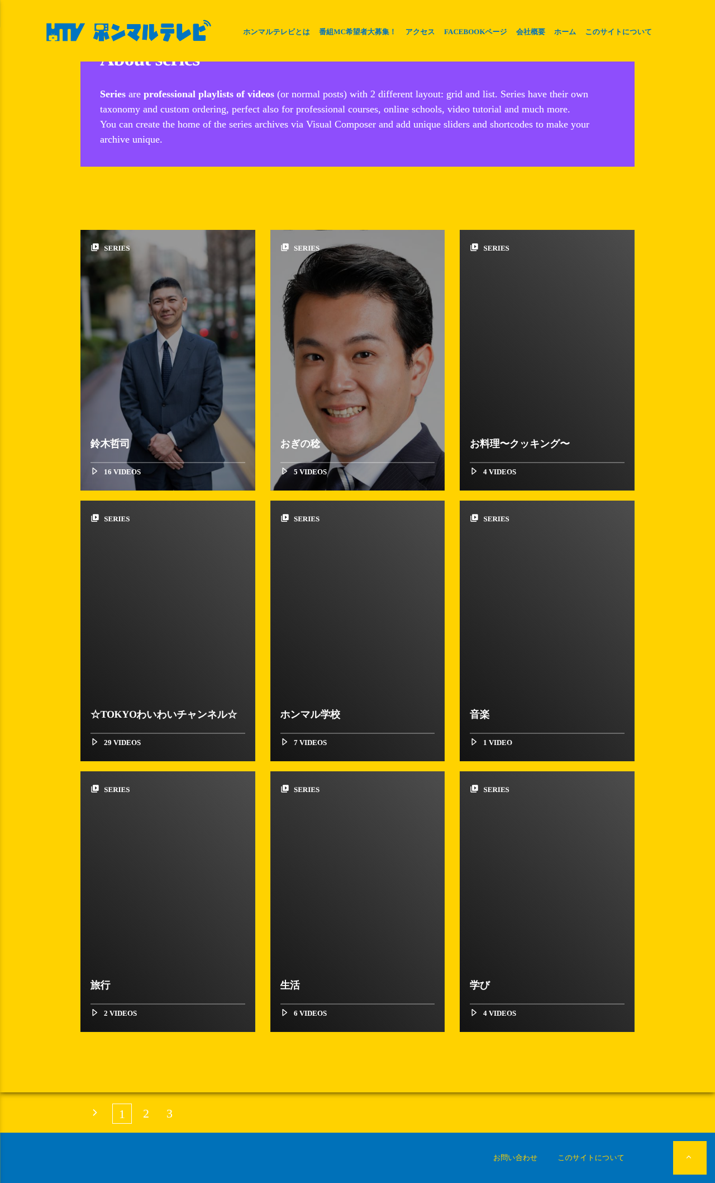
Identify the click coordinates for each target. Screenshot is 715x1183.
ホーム (565, 31)
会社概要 (530, 31)
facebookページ (475, 31)
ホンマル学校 (310, 714)
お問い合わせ (515, 1157)
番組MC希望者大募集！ (358, 31)
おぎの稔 (300, 443)
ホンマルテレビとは (276, 31)
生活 (290, 985)
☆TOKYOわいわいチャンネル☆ (163, 714)
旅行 (100, 985)
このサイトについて (618, 31)
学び (480, 985)
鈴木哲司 (110, 443)
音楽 (479, 714)
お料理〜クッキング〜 (520, 443)
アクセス (420, 31)
